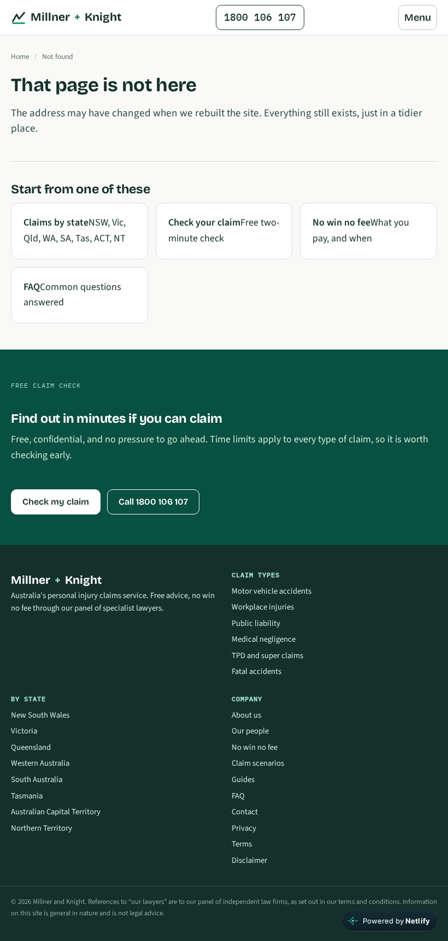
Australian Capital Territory (56, 812)
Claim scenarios (258, 763)
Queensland (31, 747)
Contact (245, 812)
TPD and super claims (267, 655)
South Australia (36, 779)
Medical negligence (264, 639)
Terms (242, 844)
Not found (57, 56)
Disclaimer (249, 860)
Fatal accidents (256, 671)
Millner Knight (76, 17)
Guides (243, 779)
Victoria (24, 731)
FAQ (238, 796)
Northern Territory (41, 828)
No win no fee (255, 747)
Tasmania (27, 796)
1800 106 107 (260, 17)
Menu (417, 17)
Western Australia (40, 763)
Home (20, 56)
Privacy (244, 828)
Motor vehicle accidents (271, 591)
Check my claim (55, 501)
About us (246, 715)
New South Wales (40, 715)
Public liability (256, 623)
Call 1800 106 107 (153, 501)
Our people (250, 731)
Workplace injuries (263, 607)
